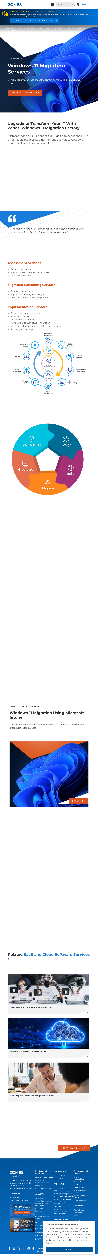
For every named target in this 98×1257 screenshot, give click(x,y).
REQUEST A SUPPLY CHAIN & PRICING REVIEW (34, 20)
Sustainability (40, 1211)
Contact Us (15, 1193)
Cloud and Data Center (44, 1177)
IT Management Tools (42, 1217)
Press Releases (80, 1200)
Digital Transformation (62, 1199)
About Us (39, 1194)
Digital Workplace (40, 29)
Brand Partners (61, 1219)
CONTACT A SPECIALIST (24, 93)
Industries (78, 1206)
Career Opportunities (43, 1201)
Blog (76, 1185)
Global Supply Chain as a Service (63, 1203)
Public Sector (79, 1210)
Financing (39, 1208)
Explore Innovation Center (81, 1196)
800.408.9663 (15, 1197)
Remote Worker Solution (64, 1196)
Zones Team (59, 1178)
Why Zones (39, 1198)
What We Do (60, 1184)
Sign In (85, 4)
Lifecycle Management (63, 1194)
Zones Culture (59, 1175)
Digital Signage (60, 1209)
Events (76, 1193)
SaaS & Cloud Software (62, 29)
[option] (49, 232)
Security (38, 1185)
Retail (76, 1215)
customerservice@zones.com (21, 1200)
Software (57, 1206)
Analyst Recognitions (79, 1178)
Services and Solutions (17, 29)
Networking (39, 1180)
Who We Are (60, 1171)
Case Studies (79, 1187)
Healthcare (78, 1213)
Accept (69, 1249)
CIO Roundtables (80, 1190)
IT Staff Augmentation (62, 1191)
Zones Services (60, 1188)
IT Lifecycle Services (43, 1188)
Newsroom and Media (81, 1172)
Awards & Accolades (82, 1182)
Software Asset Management (60, 1213)
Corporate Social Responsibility (41, 1204)
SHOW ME (78, 801)
